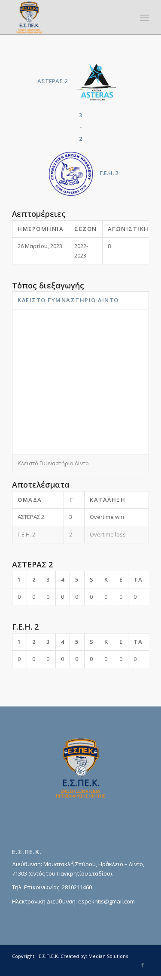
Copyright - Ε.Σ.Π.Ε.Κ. (35, 956)
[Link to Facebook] (142, 965)
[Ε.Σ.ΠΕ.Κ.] (67, 17)
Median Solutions (108, 956)
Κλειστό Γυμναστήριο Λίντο (68, 300)
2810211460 (77, 887)
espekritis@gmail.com (106, 901)
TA (138, 579)
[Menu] (144, 17)
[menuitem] (144, 17)
